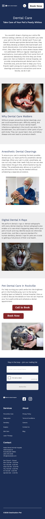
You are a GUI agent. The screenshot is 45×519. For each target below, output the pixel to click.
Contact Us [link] (26, 427)
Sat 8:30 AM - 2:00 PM (10, 473)
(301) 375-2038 (8, 454)
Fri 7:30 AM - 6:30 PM (10, 471)
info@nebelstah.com (9, 456)
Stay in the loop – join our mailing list (22, 362)
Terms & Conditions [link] (28, 418)
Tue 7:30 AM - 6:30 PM (10, 464)
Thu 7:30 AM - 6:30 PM (10, 469)
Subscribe (22, 387)
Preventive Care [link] (8, 414)
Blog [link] (24, 431)
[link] (36, 6)
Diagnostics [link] (7, 418)
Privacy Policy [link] (26, 414)
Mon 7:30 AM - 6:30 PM (10, 462)
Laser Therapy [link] (8, 435)
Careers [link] (25, 422)
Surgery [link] (6, 427)
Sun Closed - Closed (10, 460)
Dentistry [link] (6, 422)
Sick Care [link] (6, 431)
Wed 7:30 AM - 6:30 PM (10, 466)
